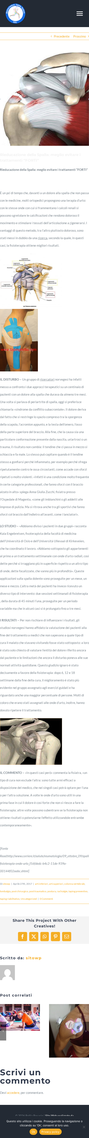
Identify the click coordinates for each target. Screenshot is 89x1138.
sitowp (6, 883)
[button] (3, 1031)
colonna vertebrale (74, 883)
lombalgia (5, 891)
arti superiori (56, 883)
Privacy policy (50, 1131)
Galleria (25, 1017)
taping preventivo (78, 891)
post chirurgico (20, 891)
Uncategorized (29, 898)
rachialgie (62, 891)
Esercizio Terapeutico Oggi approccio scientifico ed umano (15, 1017)
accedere (13, 1092)
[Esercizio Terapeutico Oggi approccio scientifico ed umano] (20, 1017)
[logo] (15, 4)
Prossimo (79, 36)
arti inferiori (41, 883)
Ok (33, 1131)
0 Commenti (46, 898)
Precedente (62, 36)
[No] (84, 1127)
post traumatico (37, 891)
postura (51, 891)
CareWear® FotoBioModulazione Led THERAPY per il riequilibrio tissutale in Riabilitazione (64, 1031)
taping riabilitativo (10, 898)
